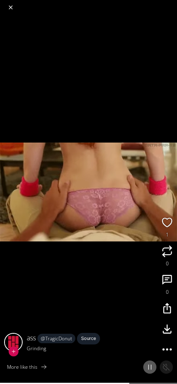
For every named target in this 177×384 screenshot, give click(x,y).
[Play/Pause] (149, 367)
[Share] (167, 309)
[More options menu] (169, 4)
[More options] (167, 351)
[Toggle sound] (166, 367)
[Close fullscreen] (11, 7)
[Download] (167, 330)
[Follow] (14, 351)
